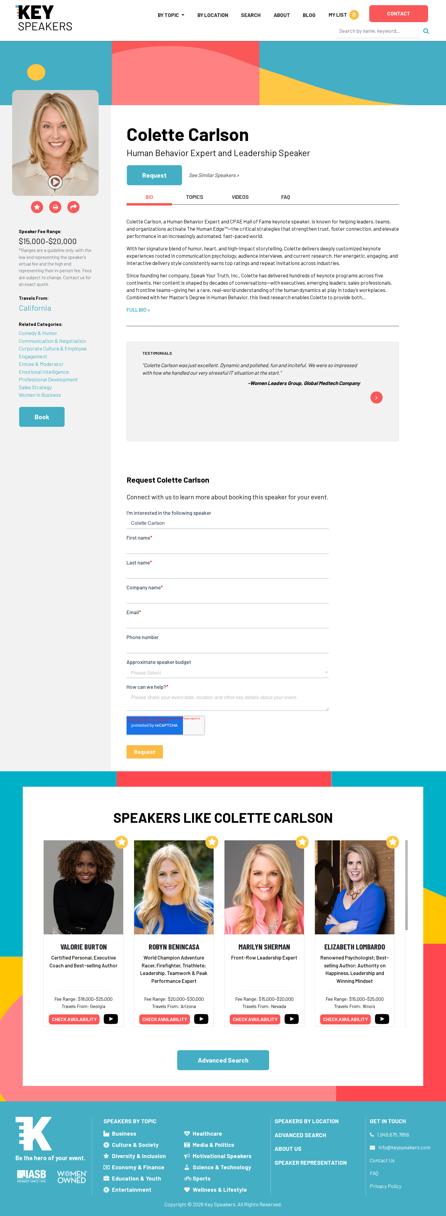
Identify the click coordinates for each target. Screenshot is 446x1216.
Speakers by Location (307, 1120)
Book (42, 416)
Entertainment (131, 1189)
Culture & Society (135, 1144)
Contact (398, 13)
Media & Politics (213, 1144)
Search (251, 15)
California (35, 307)
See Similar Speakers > (214, 175)
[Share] (73, 207)
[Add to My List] (121, 842)
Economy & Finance (138, 1167)
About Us (288, 1148)
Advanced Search (223, 1060)
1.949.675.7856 (393, 1134)
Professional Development (48, 379)
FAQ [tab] (285, 197)
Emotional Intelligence (44, 372)
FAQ (374, 1173)
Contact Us (382, 1160)
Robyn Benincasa (174, 946)
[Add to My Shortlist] (37, 207)
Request (154, 175)
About (282, 15)
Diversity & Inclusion (139, 1155)
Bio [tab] (149, 197)
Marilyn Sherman (264, 946)
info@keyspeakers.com (404, 1147)
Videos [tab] (240, 197)
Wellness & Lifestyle (220, 1189)
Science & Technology (222, 1167)
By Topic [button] (168, 15)
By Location (213, 15)
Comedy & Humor (38, 333)
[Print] (55, 207)
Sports (202, 1178)
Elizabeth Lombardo (354, 946)
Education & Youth (136, 1178)
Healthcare (207, 1133)
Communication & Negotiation (52, 341)
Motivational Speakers (222, 1155)
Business (124, 1133)
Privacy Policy (385, 1186)
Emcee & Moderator (41, 364)
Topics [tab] (194, 197)
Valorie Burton (83, 946)
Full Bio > (138, 310)
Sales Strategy (35, 387)
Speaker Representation (311, 1162)
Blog (309, 15)
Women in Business (40, 395)
